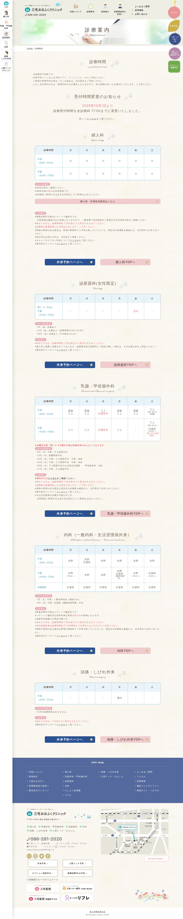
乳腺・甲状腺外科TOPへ (125, 513)
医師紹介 (33, 776)
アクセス (174, 12)
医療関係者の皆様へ (39, 786)
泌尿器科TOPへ (125, 365)
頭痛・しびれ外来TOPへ (125, 739)
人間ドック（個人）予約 (175, 39)
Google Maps (155, 858)
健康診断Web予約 (76, 873)
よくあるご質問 (142, 6)
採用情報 (139, 10)
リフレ (68, 795)
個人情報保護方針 (98, 912)
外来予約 (174, 26)
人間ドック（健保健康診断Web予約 (175, 53)
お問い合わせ (141, 14)
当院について (35, 772)
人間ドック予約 (76, 863)
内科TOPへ (125, 651)
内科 (67, 786)
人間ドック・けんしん (112, 776)
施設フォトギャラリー (148, 786)
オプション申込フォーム (175, 66)
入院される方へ (37, 781)
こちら (92, 118)
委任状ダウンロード (39, 790)
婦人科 (68, 772)
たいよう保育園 (73, 790)
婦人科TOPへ (126, 262)
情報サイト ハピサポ (148, 790)
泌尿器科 (69, 781)
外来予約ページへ (70, 262)
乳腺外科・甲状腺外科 (76, 776)
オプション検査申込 (41, 873)
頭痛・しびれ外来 (110, 772)
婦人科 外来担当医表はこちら (97, 201)
